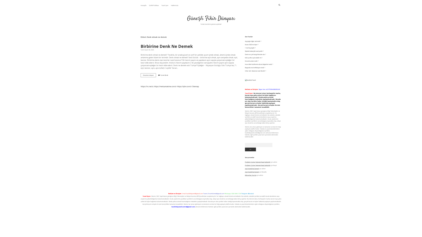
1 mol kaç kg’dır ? (250, 48)
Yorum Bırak (164, 75)
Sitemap (195, 86)
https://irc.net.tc (147, 86)
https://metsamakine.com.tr (165, 86)
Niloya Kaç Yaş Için (250, 175)
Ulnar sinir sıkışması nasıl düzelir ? (255, 71)
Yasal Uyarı (164, 5)
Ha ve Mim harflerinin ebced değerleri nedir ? (259, 64)
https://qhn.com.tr (184, 86)
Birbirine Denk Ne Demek (167, 46)
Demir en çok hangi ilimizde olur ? (255, 54)
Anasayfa (143, 5)
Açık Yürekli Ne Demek (252, 169)
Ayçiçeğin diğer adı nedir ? (253, 41)
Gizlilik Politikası (154, 5)
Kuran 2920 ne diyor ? (251, 45)
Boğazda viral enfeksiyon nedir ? (255, 68)
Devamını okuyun (149, 75)
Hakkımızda (174, 5)
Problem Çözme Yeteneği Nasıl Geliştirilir (257, 162)
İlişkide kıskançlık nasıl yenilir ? (254, 51)
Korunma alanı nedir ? (251, 61)
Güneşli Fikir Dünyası (211, 19)
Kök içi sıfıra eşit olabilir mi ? (253, 58)
